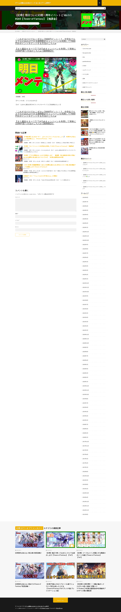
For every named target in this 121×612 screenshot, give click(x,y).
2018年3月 (85, 433)
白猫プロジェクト (87, 87)
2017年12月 (86, 441)
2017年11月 (86, 446)
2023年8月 (85, 197)
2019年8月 (85, 398)
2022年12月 (86, 231)
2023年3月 (85, 219)
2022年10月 (86, 240)
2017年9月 (85, 450)
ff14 (84, 57)
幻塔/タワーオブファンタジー (31, 23)
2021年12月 (86, 283)
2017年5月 (85, 458)
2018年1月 (85, 437)
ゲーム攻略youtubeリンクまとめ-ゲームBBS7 (37, 606)
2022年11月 (86, 236)
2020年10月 (86, 343)
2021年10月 (86, 291)
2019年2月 (85, 416)
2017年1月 (85, 467)
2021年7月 (85, 304)
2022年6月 (85, 257)
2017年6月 (85, 454)
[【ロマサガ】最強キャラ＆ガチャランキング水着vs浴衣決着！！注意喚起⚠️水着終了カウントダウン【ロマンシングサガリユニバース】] (84, 132)
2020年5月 (85, 364)
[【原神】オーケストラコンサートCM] (84, 123)
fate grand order (87, 53)
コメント (17, 197)
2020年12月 (86, 334)
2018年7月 (85, 424)
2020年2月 (85, 377)
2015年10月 (86, 476)
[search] (104, 8)
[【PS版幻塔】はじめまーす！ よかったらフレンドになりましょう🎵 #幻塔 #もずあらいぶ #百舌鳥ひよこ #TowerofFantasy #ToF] (19, 139)
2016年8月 (85, 471)
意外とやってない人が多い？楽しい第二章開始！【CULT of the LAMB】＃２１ (97, 112)
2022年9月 (85, 244)
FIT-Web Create (44, 608)
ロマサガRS (86, 74)
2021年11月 (86, 287)
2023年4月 (85, 214)
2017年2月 (85, 463)
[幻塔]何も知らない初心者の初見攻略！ (28, 553)
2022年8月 (85, 248)
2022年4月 (85, 266)
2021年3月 (85, 321)
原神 (84, 78)
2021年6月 (85, 308)
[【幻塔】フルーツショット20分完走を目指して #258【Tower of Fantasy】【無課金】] (19, 149)
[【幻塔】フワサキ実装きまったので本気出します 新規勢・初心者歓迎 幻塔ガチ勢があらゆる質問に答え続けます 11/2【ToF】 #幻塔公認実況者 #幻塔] (19, 158)
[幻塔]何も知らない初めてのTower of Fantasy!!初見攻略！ (28, 585)
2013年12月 (86, 501)
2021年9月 (85, 296)
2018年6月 (85, 428)
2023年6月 (85, 206)
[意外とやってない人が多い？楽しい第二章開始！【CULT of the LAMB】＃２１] (84, 114)
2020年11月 (86, 338)
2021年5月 (85, 313)
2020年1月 (85, 381)
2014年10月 (86, 493)
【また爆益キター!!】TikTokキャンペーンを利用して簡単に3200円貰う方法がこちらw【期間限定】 (45, 50)
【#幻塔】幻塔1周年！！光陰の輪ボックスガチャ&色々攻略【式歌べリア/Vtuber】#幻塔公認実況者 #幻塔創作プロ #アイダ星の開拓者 (91, 587)
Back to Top (60, 600)
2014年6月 (85, 497)
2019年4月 (85, 407)
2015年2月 (85, 488)
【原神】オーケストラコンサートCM (92, 162)
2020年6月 (85, 360)
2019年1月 (85, 420)
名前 (16, 213)
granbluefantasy (87, 61)
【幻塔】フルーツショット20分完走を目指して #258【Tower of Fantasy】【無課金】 (48, 146)
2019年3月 (85, 411)
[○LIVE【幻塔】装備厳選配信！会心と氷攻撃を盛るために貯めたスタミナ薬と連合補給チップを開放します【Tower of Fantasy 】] (19, 167)
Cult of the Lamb (87, 48)
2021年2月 (85, 326)
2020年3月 (85, 373)
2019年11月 (86, 390)
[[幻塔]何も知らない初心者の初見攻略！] (84, 151)
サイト (17, 227)
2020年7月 (85, 356)
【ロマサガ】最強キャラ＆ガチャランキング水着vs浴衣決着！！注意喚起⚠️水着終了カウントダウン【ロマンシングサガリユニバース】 (97, 132)
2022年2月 (85, 274)
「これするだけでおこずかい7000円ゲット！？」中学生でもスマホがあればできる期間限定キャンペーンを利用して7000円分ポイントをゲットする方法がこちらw (45, 41)
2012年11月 (86, 510)
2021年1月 (85, 330)
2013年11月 (86, 505)
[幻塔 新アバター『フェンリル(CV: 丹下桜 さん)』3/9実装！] (19, 178)
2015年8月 (85, 484)
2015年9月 (85, 480)
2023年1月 (85, 227)
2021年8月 (85, 300)
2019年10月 (86, 394)
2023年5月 (85, 210)
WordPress (59, 608)
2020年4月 (85, 368)
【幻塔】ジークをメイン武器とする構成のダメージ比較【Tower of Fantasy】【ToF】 (91, 555)
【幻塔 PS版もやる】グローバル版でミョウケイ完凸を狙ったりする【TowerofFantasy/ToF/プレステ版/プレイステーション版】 (60, 587)
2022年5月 (85, 261)
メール (17, 220)
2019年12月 (86, 386)
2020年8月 (85, 351)
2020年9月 (85, 347)
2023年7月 (85, 201)
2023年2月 (85, 223)
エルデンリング (87, 70)
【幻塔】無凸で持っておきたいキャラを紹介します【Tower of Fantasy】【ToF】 (60, 554)
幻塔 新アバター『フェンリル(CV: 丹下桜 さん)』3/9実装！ (40, 176)
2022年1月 (85, 278)
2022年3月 (85, 270)
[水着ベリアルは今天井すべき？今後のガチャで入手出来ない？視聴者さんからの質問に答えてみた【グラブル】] (84, 141)
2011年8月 (85, 514)
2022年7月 (85, 253)
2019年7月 (85, 403)
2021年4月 (85, 317)
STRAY (84, 65)
